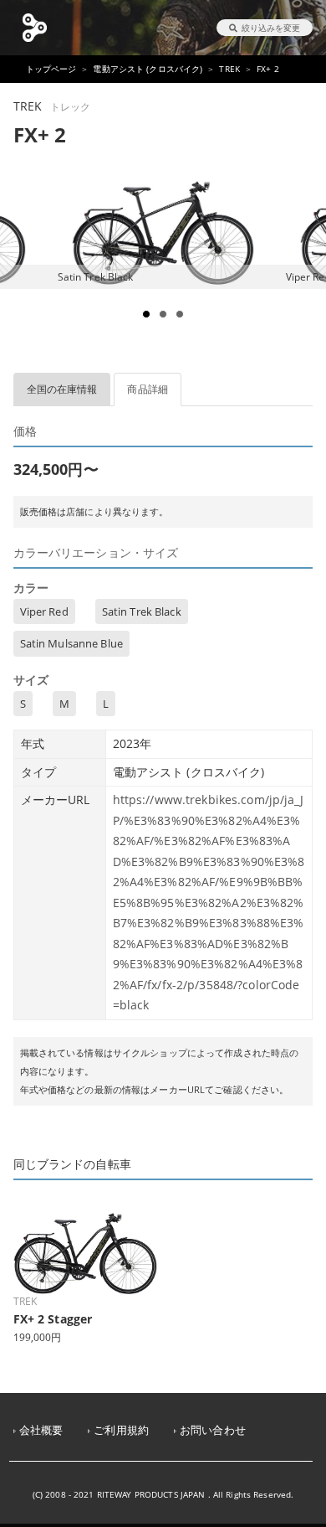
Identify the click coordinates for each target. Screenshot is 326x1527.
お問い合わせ (213, 1430)
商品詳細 (147, 389)
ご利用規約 (121, 1430)
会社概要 (41, 1430)
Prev (21, 267)
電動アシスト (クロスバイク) (147, 69)
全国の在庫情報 (62, 389)
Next (304, 267)
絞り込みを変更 (271, 28)
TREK (229, 69)
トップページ (51, 69)
